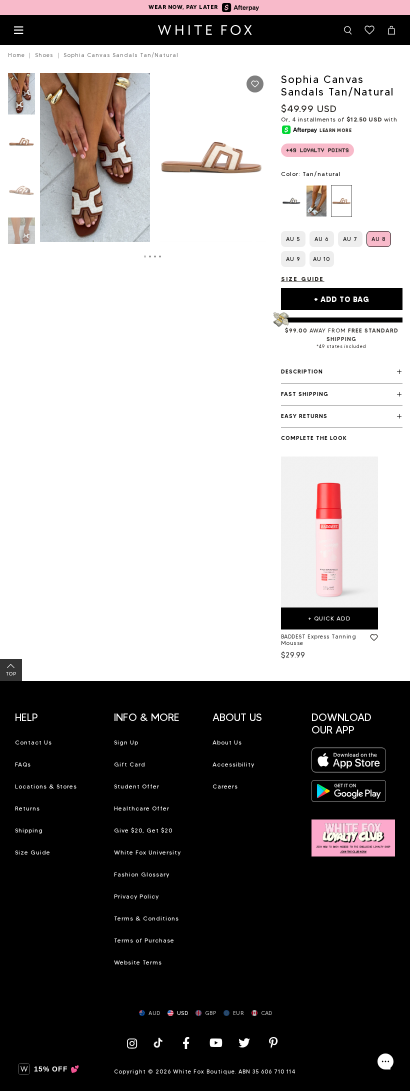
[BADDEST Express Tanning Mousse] (329, 531)
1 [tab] (146, 256)
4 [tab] (160, 256)
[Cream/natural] (316, 201)
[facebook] (186, 1042)
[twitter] (244, 1042)
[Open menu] (19, 30)
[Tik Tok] (159, 1042)
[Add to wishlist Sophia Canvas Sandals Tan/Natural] (255, 84)
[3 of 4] (21, 193)
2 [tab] (150, 256)
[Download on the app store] (349, 762)
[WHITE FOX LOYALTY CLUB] (354, 832)
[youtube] (215, 1042)
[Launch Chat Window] (385, 1061)
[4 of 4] (21, 241)
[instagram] (134, 1042)
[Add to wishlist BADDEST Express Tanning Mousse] (372, 636)
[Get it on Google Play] (349, 794)
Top (11, 673)
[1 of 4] (21, 96)
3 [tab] (156, 256)
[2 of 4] (21, 144)
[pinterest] (274, 1042)
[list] (341, 201)
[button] (341, 372)
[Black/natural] (291, 201)
